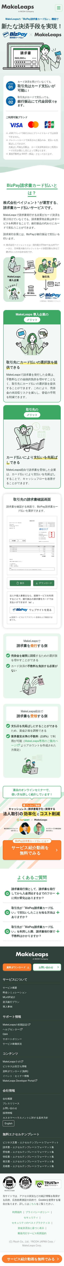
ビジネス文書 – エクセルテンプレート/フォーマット (31, 1142)
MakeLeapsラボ (11, 1061)
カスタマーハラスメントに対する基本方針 (25, 1117)
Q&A (5, 1034)
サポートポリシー (12, 1039)
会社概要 (7, 1098)
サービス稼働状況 (12, 1043)
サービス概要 (10, 987)
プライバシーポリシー (37, 1212)
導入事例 (7, 1006)
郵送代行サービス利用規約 (32, 1233)
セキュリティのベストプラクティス (31, 1222)
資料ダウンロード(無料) (15, 1071)
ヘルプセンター (11, 1029)
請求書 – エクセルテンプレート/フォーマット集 (28, 1147)
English (8, 1123)
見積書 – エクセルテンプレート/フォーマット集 (28, 1166)
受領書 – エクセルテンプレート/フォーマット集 (28, 1151)
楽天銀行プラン (11, 1001)
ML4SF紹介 (9, 997)
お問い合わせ (46, 967)
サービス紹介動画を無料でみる (31, 1258)
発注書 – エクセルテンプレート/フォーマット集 (28, 1161)
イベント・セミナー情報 (16, 1076)
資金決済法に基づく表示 (31, 1228)
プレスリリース (11, 1103)
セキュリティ (31, 1217)
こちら (32, 1203)
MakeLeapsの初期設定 (15, 1024)
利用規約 (17, 1212)
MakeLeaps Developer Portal (18, 1080)
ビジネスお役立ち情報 (15, 1066)
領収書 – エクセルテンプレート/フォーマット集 (28, 1156)
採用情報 (7, 1112)
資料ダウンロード (16, 967)
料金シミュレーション (15, 992)
